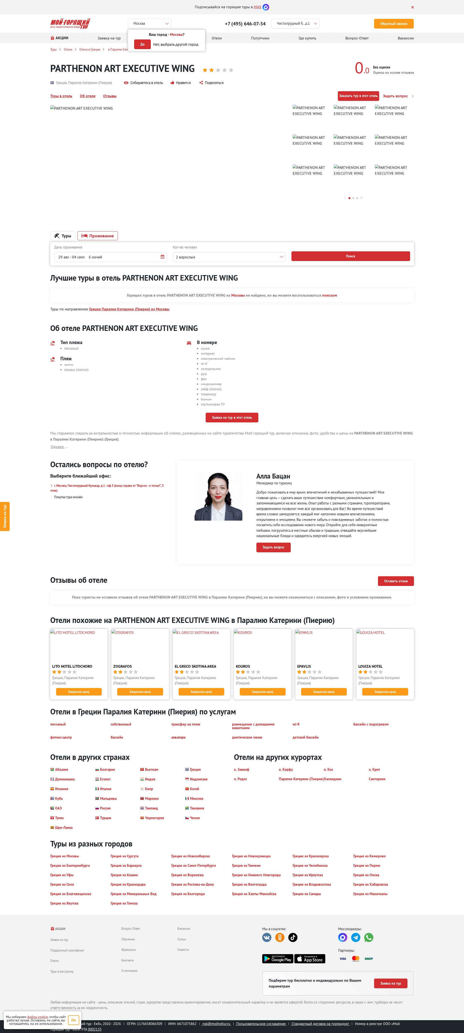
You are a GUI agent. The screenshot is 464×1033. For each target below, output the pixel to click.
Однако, (58, 446)
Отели (68, 49)
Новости (183, 949)
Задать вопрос (396, 95)
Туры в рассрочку (61, 971)
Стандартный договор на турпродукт (320, 1023)
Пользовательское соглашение (261, 1023)
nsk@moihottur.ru (216, 1023)
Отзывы (109, 95)
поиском (329, 295)
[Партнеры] (376, 958)
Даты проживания (68, 247)
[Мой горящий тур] (70, 23)
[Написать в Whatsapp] (368, 937)
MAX (257, 6)
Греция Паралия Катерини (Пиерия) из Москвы (129, 309)
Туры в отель (61, 95)
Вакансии (183, 928)
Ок (73, 1020)
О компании (129, 971)
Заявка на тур (4, 516)
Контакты (127, 960)
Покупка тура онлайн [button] (68, 497)
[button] (143, 83)
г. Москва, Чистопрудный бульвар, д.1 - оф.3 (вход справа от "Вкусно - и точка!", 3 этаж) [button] (107, 488)
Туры (53, 49)
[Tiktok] (292, 937)
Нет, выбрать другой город (175, 44)
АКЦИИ (60, 929)
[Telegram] (355, 937)
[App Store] (309, 958)
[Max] (265, 6)
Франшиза (128, 949)
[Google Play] (277, 958)
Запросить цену (78, 692)
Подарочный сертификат (67, 950)
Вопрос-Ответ (130, 928)
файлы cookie (37, 1017)
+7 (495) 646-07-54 (245, 24)
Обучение (128, 939)
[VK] (266, 937)
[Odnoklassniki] (279, 937)
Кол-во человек (185, 247)
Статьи (181, 939)
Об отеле (87, 95)
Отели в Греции (89, 49)
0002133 (95, 1029)
